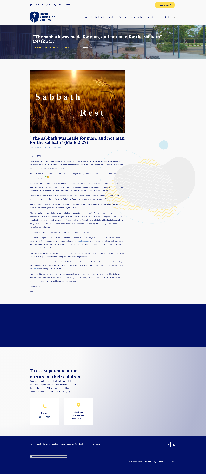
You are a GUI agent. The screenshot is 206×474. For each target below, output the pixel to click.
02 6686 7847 (44, 417)
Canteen (46, 444)
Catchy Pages (171, 461)
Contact (165, 17)
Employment (95, 444)
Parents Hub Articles (51, 47)
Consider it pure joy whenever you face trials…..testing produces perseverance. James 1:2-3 (154, 104)
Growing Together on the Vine (154, 172)
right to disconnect (81, 241)
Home (86, 17)
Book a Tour (164, 5)
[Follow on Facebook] (168, 444)
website (36, 269)
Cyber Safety (72, 444)
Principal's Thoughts (69, 47)
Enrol (110, 17)
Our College (96, 17)
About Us (152, 17)
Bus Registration (58, 444)
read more (154, 127)
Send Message (161, 419)
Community (136, 17)
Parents (122, 17)
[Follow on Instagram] (174, 444)
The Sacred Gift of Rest (154, 209)
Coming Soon (140, 328)
